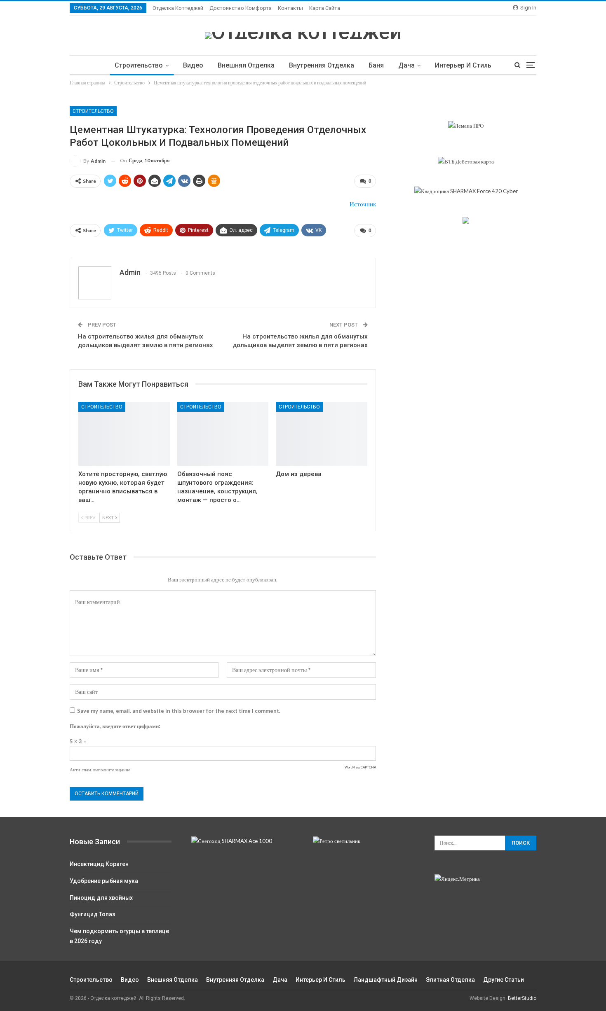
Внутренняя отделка (321, 65)
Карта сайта (324, 8)
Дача (406, 65)
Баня (376, 65)
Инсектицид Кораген (99, 864)
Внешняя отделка (246, 65)
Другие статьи (503, 979)
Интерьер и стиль (463, 65)
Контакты (290, 8)
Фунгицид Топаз (92, 914)
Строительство (139, 65)
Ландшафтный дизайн (386, 979)
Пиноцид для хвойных (101, 897)
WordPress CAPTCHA (360, 767)
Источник (363, 204)
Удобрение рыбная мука (104, 881)
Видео (193, 65)
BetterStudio (522, 998)
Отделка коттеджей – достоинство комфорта (212, 8)
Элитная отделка (450, 979)
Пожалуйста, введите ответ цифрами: (115, 726)
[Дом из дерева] (321, 434)
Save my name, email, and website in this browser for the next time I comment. (178, 710)
